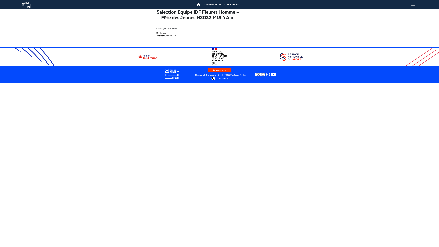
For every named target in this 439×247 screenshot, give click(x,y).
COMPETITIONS (232, 4)
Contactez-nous (219, 70)
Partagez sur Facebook (166, 36)
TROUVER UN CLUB (212, 4)
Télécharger (161, 33)
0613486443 (222, 78)
